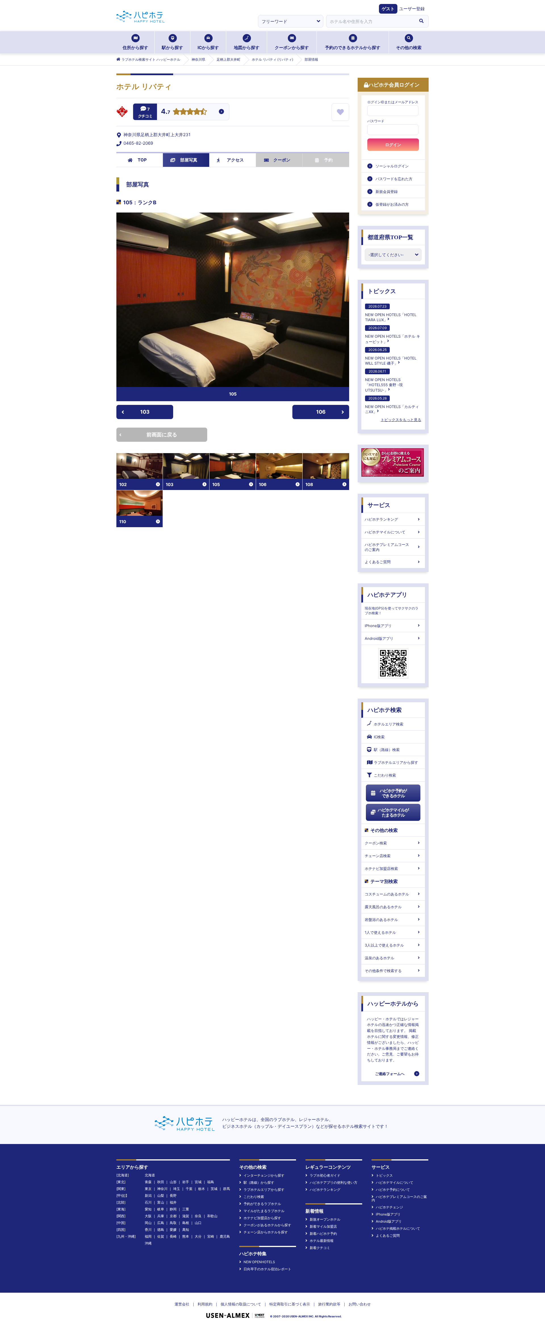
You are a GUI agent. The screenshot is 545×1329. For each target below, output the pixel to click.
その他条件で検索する (383, 970)
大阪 (148, 1216)
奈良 (198, 1216)
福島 (210, 1182)
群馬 (226, 1189)
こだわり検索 (385, 775)
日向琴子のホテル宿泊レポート (267, 1269)
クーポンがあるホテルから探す (267, 1225)
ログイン (393, 144)
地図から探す (246, 47)
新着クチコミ (320, 1248)
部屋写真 (188, 160)
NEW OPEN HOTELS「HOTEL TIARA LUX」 (390, 313)
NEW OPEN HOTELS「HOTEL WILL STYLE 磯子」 (390, 356)
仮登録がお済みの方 (392, 204)
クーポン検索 (376, 843)
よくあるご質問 (378, 562)
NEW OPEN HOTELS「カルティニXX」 (392, 405)
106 (321, 412)
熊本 (185, 1236)
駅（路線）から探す (259, 1182)
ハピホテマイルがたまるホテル (393, 812)
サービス (379, 505)
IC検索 (379, 737)
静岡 (173, 1209)
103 (145, 412)
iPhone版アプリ (378, 625)
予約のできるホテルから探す (352, 47)
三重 (185, 1209)
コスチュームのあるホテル (387, 894)
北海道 (150, 1175)
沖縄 (148, 1243)
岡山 (148, 1223)
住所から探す (135, 47)
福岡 (148, 1236)
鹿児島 (225, 1236)
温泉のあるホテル (379, 958)
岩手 (185, 1182)
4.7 (165, 112)
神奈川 (162, 1189)
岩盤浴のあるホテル (381, 919)
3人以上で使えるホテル (384, 945)
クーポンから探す (292, 47)
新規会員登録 (387, 191)
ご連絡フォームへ (389, 1073)
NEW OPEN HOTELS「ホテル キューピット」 (392, 335)
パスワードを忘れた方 (394, 178)
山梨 (160, 1195)
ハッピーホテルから (393, 1003)
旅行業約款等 (329, 1304)
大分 (198, 1236)
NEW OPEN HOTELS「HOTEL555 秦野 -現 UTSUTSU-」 (384, 380)
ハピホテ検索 (385, 710)
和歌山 (212, 1216)
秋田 (160, 1182)
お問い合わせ (360, 1304)
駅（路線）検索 (387, 749)
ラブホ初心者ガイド (325, 1175)
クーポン (281, 160)
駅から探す (172, 47)
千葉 (189, 1189)
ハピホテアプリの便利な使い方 (333, 1182)
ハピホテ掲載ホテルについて (398, 1228)
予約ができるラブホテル (262, 1204)
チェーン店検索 (378, 855)
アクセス (235, 160)
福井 (173, 1202)
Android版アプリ (379, 638)
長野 (173, 1195)
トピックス (382, 291)
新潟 (148, 1195)
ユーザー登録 (412, 8)
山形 (173, 1182)
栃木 (201, 1189)
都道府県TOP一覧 (390, 237)
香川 (148, 1229)
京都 (173, 1216)
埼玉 (176, 1189)
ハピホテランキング (381, 519)
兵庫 (160, 1216)
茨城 (214, 1189)
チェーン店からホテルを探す (266, 1232)
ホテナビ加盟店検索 (381, 868)
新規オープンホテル (325, 1219)
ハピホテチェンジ (389, 1207)
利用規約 (205, 1304)
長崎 (173, 1236)
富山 (160, 1202)
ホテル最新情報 (322, 1240)
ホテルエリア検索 (388, 724)
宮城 (198, 1182)
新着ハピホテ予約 (323, 1233)
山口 (198, 1223)
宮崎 (210, 1236)
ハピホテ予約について (393, 1189)
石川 (148, 1202)
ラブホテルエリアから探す (396, 762)
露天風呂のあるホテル (383, 907)
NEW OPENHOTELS (259, 1262)
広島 (160, 1223)
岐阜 (160, 1209)
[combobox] (370, 21)
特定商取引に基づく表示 (289, 1304)
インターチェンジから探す (264, 1175)
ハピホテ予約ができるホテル (393, 793)
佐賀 (160, 1236)
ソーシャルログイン (392, 166)
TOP (142, 160)
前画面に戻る (161, 435)
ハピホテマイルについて (385, 532)
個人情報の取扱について (241, 1304)
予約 (328, 160)
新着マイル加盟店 (323, 1226)
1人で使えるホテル (380, 932)
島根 (185, 1223)
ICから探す (208, 47)
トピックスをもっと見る (401, 419)
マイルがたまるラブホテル (264, 1211)
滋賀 (185, 1216)
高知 (185, 1229)
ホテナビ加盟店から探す (262, 1218)
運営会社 (182, 1304)
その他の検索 (409, 47)
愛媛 (173, 1229)
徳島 (160, 1229)
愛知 (148, 1209)
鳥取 (173, 1223)
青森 (148, 1182)
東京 (148, 1189)
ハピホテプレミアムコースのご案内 (387, 547)
